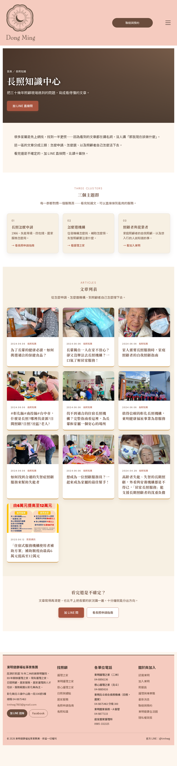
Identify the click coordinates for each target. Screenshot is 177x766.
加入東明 (144, 681)
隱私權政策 (145, 717)
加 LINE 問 (71, 612)
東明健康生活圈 (148, 711)
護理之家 (62, 675)
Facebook (38, 713)
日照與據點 (64, 693)
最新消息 (144, 699)
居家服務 (62, 699)
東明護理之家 (65, 681)
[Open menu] (168, 22)
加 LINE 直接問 (23, 106)
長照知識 (62, 711)
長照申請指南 (65, 705)
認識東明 (144, 675)
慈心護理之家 (65, 687)
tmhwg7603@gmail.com (21, 704)
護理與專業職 (146, 693)
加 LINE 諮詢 (17, 713)
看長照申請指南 (102, 612)
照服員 (142, 687)
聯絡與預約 (145, 705)
